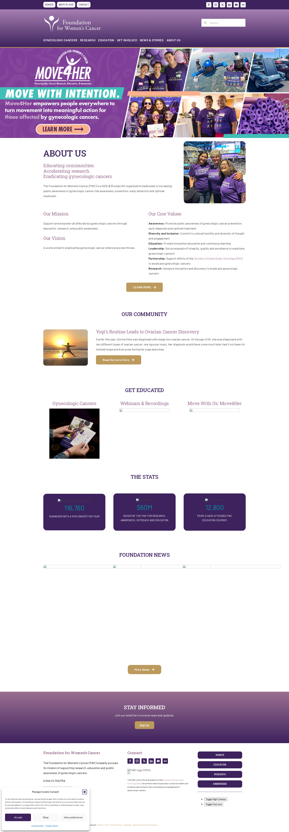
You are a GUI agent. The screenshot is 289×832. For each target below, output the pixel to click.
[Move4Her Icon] (214, 410)
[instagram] (215, 4)
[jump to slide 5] (147, 134)
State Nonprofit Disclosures (144, 825)
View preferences (73, 817)
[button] (84, 792)
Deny (46, 817)
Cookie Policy (37, 825)
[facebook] (208, 4)
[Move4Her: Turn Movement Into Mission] (92, 613)
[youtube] (236, 4)
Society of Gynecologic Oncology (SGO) (218, 258)
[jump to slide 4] (143, 134)
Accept (18, 817)
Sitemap (127, 825)
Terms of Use (103, 825)
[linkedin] (229, 4)
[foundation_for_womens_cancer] (72, 15)
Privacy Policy (51, 825)
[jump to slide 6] (151, 134)
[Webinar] (144, 410)
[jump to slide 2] (136, 134)
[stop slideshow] (158, 134)
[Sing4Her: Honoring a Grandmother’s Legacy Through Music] (162, 613)
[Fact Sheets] (74, 410)
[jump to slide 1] (132, 134)
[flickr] (243, 4)
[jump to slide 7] (155, 134)
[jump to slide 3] (140, 134)
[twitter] (222, 4)
